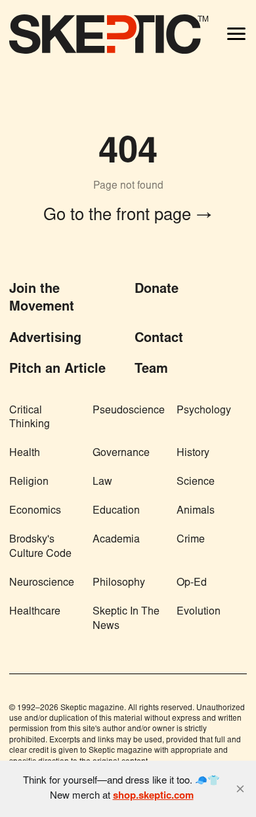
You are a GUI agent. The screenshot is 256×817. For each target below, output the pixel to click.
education (116, 511)
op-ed (192, 583)
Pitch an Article (57, 369)
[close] (240, 788)
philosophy (119, 583)
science (196, 482)
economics (35, 511)
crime (191, 540)
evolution (199, 612)
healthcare (34, 612)
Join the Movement (41, 298)
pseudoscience (129, 411)
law (102, 482)
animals (196, 511)
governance (121, 453)
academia (116, 540)
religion (29, 482)
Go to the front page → (128, 216)
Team (151, 369)
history (193, 453)
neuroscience (41, 583)
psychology (204, 411)
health (24, 453)
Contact (159, 338)
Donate (157, 289)
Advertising (45, 338)
